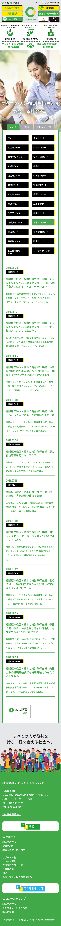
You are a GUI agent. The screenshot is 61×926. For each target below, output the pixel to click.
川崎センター (39, 213)
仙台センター (39, 147)
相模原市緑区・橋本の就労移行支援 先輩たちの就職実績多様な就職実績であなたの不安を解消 (30, 672)
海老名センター (15, 241)
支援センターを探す (48, 13)
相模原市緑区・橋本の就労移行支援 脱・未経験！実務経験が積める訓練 (30, 493)
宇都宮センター (40, 184)
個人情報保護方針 (11, 814)
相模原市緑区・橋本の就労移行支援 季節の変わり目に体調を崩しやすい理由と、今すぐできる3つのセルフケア (30, 628)
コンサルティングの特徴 (14, 908)
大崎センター (14, 166)
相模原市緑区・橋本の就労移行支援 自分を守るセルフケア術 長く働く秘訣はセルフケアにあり (30, 535)
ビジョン (26, 127)
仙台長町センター (41, 156)
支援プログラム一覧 (12, 865)
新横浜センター (15, 222)
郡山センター (39, 175)
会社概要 (16, 3)
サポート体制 (9, 857)
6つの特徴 (7, 846)
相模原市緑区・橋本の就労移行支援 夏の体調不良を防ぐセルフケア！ (30, 453)
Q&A (4, 873)
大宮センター (14, 194)
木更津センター (15, 203)
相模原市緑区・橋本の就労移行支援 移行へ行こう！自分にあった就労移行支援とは (30, 413)
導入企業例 (8, 911)
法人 (10, 138)
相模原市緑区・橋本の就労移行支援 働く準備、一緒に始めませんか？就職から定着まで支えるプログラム (30, 584)
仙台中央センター (16, 156)
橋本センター (39, 222)
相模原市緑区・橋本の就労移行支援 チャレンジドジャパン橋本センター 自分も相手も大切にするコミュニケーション (30, 282)
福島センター (14, 175)
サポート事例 (9, 861)
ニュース (13, 127)
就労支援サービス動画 (13, 849)
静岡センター (39, 241)
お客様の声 (8, 869)
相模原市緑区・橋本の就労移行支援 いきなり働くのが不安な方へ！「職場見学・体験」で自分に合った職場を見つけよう (30, 370)
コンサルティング (41, 250)
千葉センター (39, 194)
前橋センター (14, 184)
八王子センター (15, 213)
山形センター (39, 166)
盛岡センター (39, 138)
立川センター (39, 203)
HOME (6, 3)
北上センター (14, 147)
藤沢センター (14, 231)
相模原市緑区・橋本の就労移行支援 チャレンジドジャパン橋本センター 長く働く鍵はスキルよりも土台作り (30, 326)
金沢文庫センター (41, 231)
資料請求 (12, 13)
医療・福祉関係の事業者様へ (17, 877)
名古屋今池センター (15, 252)
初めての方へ (9, 842)
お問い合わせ (12, 8)
